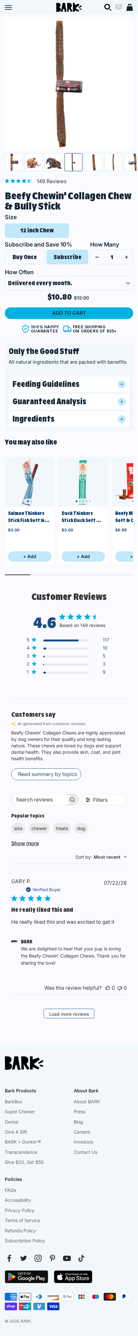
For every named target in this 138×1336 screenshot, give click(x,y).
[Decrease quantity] (97, 257)
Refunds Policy (20, 1230)
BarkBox (13, 1101)
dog (81, 828)
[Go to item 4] (73, 162)
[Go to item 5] (93, 162)
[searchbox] (39, 799)
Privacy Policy (19, 1210)
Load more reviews (69, 1014)
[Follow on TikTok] (81, 1258)
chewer (39, 828)
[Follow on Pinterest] (52, 1258)
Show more (25, 843)
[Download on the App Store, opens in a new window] (73, 1276)
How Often (19, 272)
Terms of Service (22, 1220)
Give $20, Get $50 (24, 1162)
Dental (11, 1122)
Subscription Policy (25, 1240)
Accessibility (18, 1200)
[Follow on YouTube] (67, 1258)
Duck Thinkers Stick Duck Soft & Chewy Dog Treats (81, 517)
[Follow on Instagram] (38, 1258)
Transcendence (21, 1152)
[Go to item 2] (34, 162)
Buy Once (25, 257)
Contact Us (85, 1152)
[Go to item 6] (113, 162)
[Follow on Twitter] (23, 1258)
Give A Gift (16, 1132)
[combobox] (101, 857)
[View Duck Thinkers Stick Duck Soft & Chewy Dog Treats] (83, 482)
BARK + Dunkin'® (23, 1141)
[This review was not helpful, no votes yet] (119, 988)
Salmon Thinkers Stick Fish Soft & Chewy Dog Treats (28, 517)
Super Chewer (20, 1111)
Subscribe (68, 257)
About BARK (87, 1101)
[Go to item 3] (54, 162)
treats (62, 828)
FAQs (10, 1190)
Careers (82, 1132)
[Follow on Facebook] (9, 1258)
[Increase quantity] (126, 257)
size (18, 828)
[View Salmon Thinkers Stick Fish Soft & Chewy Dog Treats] (29, 482)
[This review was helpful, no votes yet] (108, 988)
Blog (78, 1122)
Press (79, 1111)
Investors (83, 1141)
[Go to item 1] (14, 162)
